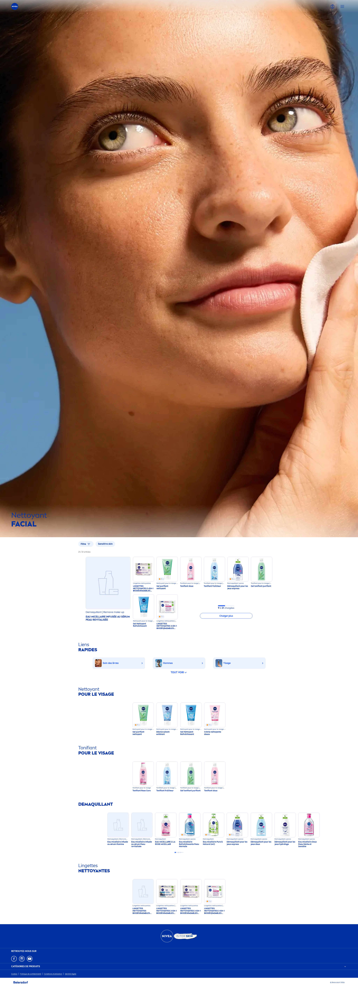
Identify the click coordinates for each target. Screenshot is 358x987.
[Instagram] (22, 959)
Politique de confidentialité (30, 974)
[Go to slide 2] (176, 852)
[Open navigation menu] (342, 6)
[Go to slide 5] (181, 852)
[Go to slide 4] (180, 852)
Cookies (14, 974)
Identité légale (70, 974)
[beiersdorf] (20, 982)
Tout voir (177, 672)
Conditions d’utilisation (53, 974)
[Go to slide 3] (178, 852)
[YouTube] (29, 959)
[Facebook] (14, 959)
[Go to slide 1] (175, 852)
